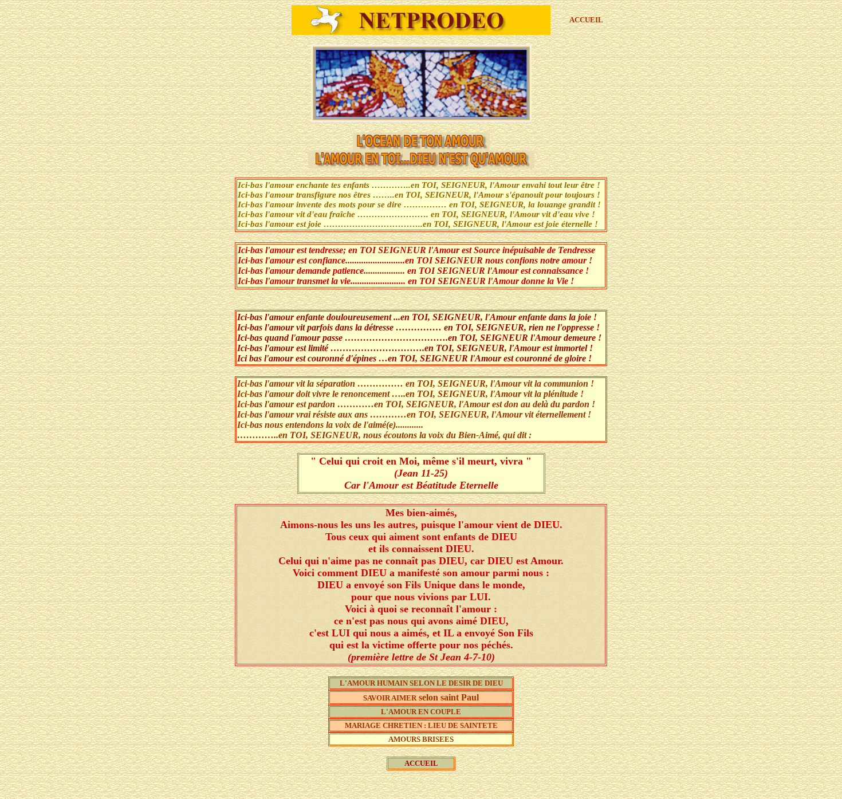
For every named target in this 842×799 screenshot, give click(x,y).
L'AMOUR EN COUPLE (421, 711)
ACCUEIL (586, 19)
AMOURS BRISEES (421, 739)
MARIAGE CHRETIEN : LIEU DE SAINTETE (421, 725)
